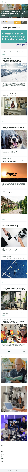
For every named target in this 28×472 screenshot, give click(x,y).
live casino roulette (3, 457)
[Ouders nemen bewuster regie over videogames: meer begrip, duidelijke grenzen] (14, 237)
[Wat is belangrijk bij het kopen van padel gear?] (14, 269)
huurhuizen (2, 458)
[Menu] (26, 1)
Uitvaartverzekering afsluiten (5, 452)
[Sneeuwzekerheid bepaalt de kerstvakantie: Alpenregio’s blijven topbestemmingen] (14, 72)
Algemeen (4, 58)
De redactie (3, 466)
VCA (2, 453)
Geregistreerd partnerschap (5, 455)
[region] (14, 11)
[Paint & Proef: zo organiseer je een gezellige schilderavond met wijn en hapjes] (14, 333)
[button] (14, 11)
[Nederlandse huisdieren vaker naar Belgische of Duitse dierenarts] (14, 139)
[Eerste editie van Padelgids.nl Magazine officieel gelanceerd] (14, 428)
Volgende (24, 351)
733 (19, 351)
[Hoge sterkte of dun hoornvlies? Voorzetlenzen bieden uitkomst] (14, 399)
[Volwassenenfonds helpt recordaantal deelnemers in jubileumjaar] (14, 39)
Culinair (4, 319)
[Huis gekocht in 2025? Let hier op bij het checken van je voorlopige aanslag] (14, 106)
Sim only (2, 456)
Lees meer (4, 54)
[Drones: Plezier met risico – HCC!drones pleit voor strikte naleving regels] (14, 172)
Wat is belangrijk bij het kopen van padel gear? (13, 258)
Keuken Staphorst (3, 454)
